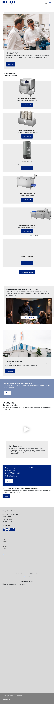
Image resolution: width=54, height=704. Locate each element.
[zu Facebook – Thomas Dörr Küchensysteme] (13, 529)
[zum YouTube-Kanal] (7, 529)
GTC (4, 701)
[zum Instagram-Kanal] (4, 529)
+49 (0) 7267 (7, 524)
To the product (27, 104)
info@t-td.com (6, 525)
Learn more (10, 371)
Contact (9, 481)
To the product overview (27, 272)
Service (6, 496)
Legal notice (6, 697)
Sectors (4, 537)
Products (5, 534)
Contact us (5, 548)
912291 (12, 524)
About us (10, 64)
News (7, 392)
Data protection (6, 699)
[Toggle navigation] (50, 3)
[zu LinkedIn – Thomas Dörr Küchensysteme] (10, 529)
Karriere (5, 541)
